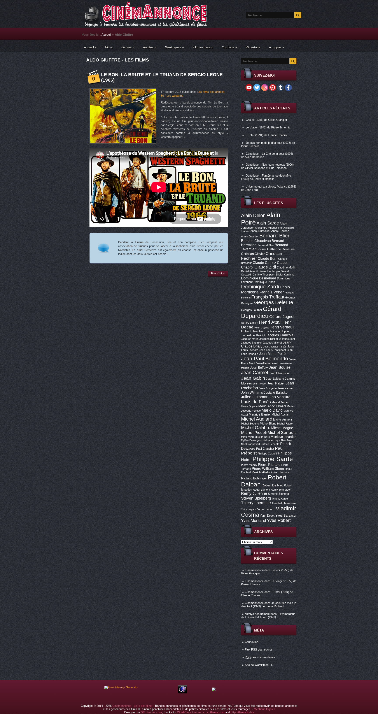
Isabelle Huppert (280, 331)
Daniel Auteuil (249, 271)
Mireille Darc (262, 437)
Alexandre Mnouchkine (269, 227)
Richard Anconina (280, 472)
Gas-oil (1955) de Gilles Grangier (266, 119)
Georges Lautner (251, 310)
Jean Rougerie (268, 388)
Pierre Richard (269, 465)
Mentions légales (264, 709)
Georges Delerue (273, 302)
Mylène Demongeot (251, 440)
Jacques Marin (250, 338)
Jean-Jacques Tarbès (275, 346)
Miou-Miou (247, 437)
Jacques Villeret (272, 342)
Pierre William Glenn (268, 468)
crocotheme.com (213, 712)
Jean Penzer (259, 383)
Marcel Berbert (280, 402)
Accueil (106, 34)
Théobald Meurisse (284, 503)
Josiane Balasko (275, 392)
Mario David (272, 410)
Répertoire (253, 47)
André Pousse (280, 231)
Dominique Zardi (260, 286)
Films (109, 47)
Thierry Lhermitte (256, 503)
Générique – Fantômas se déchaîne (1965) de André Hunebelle (266, 177)
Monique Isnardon (283, 437)
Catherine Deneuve (281, 249)
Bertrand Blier (265, 245)
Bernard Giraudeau (256, 241)
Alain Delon (253, 215)
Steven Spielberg (256, 498)
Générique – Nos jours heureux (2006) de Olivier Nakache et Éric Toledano (267, 166)
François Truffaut (267, 297)
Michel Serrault (282, 432)
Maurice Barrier (260, 414)
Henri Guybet (261, 327)
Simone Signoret (278, 493)
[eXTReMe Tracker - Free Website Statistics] (182, 692)
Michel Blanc (268, 423)
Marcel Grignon (249, 406)
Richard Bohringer (254, 478)
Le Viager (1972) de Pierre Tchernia (268, 127)
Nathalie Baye (271, 440)
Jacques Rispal (268, 338)
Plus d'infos (218, 273)
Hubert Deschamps (255, 331)
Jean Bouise (279, 367)
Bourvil (261, 249)
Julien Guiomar (254, 397)
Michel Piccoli (254, 432)
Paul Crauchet (265, 448)
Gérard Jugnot (281, 316)
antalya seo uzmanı (257, 614)
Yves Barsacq (285, 515)
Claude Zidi (265, 267)
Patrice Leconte (270, 444)
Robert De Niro (272, 485)
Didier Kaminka (285, 274)
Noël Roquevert (250, 444)
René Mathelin (261, 472)
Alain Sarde (268, 223)
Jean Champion (279, 373)
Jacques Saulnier (251, 342)
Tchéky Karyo (280, 498)
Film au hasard (202, 47)
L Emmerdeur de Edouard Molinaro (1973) (268, 615)
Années (149, 47)
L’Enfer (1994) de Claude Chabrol (266, 135)
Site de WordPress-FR (259, 665)
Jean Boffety (259, 367)
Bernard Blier (274, 236)
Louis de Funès (256, 401)
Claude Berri (267, 258)
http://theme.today (242, 712)
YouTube (229, 47)
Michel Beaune (250, 423)
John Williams (252, 392)
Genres (127, 47)
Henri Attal (270, 322)
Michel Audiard (256, 419)
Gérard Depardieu (261, 312)
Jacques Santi (287, 338)
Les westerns (174, 95)
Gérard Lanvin (249, 322)
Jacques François (279, 335)
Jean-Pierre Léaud (267, 363)
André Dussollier (260, 231)
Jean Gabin (253, 378)
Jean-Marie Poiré (272, 354)
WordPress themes (189, 712)
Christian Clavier (253, 254)
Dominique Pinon (264, 282)
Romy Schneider (281, 489)
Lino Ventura (279, 397)
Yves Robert (279, 520)
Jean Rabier (276, 383)
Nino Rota (286, 440)
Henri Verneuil (282, 327)
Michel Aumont (282, 419)
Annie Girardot (249, 236)
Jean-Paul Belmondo (264, 358)
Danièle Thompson (263, 274)
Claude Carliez (264, 263)
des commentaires (260, 657)
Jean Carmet (254, 372)
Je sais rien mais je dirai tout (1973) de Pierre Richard (268, 604)
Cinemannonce (254, 570)
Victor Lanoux (266, 509)
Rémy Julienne (254, 493)
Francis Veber (271, 292)
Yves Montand (253, 520)
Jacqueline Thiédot (253, 335)
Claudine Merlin (286, 267)
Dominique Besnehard (258, 278)
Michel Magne (282, 428)
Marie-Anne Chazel (272, 406)
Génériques (174, 47)
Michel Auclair (280, 414)
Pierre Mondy (249, 465)
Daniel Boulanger (269, 271)
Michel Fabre (285, 423)
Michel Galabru (255, 427)
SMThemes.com (151, 712)
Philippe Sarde (272, 459)
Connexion (251, 642)
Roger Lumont (261, 489)
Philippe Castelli (267, 453)
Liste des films (143, 705)
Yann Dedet (267, 515)
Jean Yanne (285, 388)
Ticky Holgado (248, 509)
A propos (276, 47)
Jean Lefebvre (275, 378)
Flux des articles (259, 649)
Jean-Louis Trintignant (272, 350)
